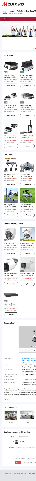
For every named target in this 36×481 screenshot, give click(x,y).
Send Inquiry (11, 85)
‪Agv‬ (32, 360)
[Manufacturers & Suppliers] (13, 3)
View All (6, 399)
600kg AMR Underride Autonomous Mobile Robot (10, 77)
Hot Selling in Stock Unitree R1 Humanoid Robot (10, 206)
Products (15, 19)
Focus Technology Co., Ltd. (23, 473)
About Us (24, 19)
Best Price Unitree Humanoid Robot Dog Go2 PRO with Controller (27, 176)
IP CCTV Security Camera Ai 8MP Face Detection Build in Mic (27, 245)
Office (27, 422)
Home (5, 19)
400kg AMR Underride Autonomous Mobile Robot (26, 77)
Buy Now (27, 115)
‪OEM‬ (28, 360)
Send (17, 462)
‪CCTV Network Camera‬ (28, 358)
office (11, 422)
